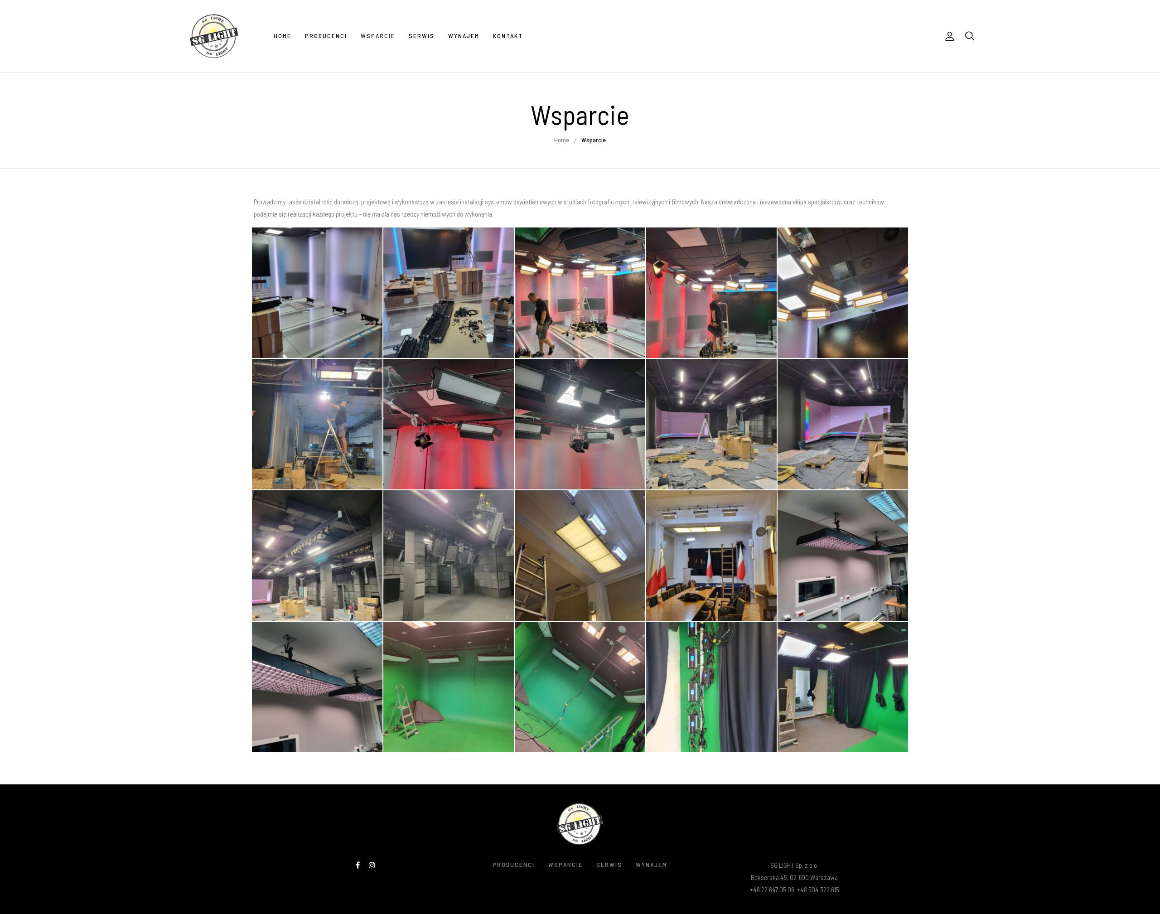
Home (561, 140)
